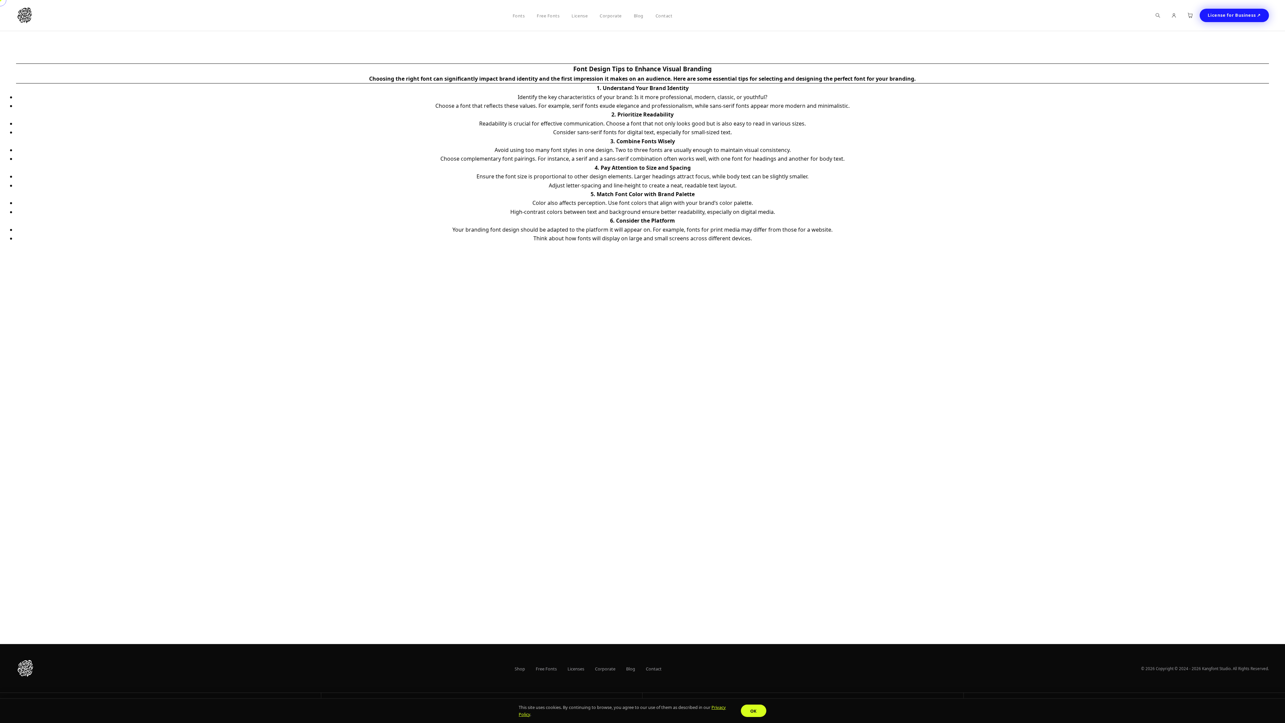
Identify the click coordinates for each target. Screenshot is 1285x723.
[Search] (1157, 15)
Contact (664, 16)
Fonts (519, 16)
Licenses (576, 669)
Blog (639, 16)
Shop (520, 669)
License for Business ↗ (1234, 15)
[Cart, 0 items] (1190, 15)
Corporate (611, 16)
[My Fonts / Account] (1174, 15)
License (580, 16)
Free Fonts (548, 16)
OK (753, 711)
